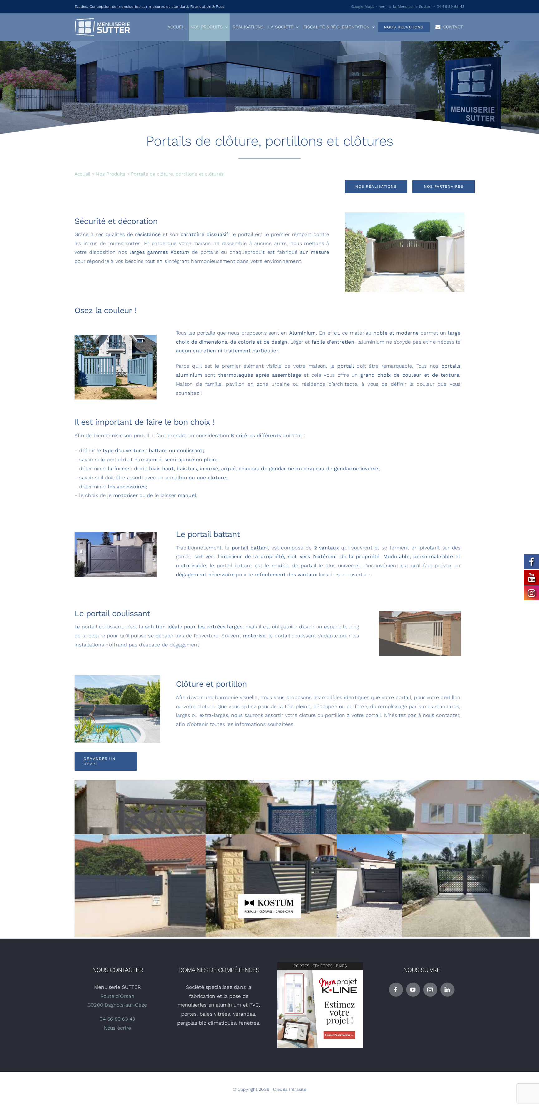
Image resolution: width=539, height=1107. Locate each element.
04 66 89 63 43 (450, 6)
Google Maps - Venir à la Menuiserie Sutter (391, 6)
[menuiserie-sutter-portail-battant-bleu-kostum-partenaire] (116, 337)
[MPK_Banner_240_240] (320, 964)
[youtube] (413, 990)
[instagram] (430, 990)
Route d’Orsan (117, 996)
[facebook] (396, 990)
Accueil (82, 174)
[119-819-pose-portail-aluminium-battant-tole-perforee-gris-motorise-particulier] (116, 534)
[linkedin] (447, 990)
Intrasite (297, 1089)
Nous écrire (117, 1028)
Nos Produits (110, 174)
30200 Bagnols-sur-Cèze (117, 1005)
